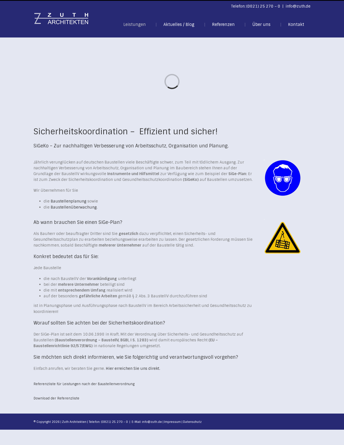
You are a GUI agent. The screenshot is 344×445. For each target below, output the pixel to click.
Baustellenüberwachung (74, 207)
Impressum (172, 422)
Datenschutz (192, 422)
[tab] (83, 384)
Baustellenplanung (68, 201)
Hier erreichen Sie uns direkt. (133, 368)
